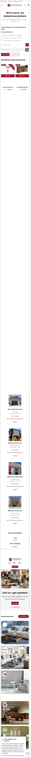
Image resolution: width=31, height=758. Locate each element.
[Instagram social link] (13, 606)
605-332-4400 (15, 416)
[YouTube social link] (15, 606)
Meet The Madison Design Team (15, 452)
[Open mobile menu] (1, 5)
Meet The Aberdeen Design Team (15, 520)
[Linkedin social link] (19, 606)
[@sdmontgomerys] (10, 559)
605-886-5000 (15, 483)
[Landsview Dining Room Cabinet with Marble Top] (22, 69)
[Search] (24, 5)
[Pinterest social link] (17, 606)
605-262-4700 (15, 517)
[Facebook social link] (11, 606)
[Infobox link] (15, 631)
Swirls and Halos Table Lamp (8, 88)
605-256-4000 (15, 450)
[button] (8, 75)
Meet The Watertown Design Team (15, 486)
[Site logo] (15, 5)
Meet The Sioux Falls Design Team (14, 418)
